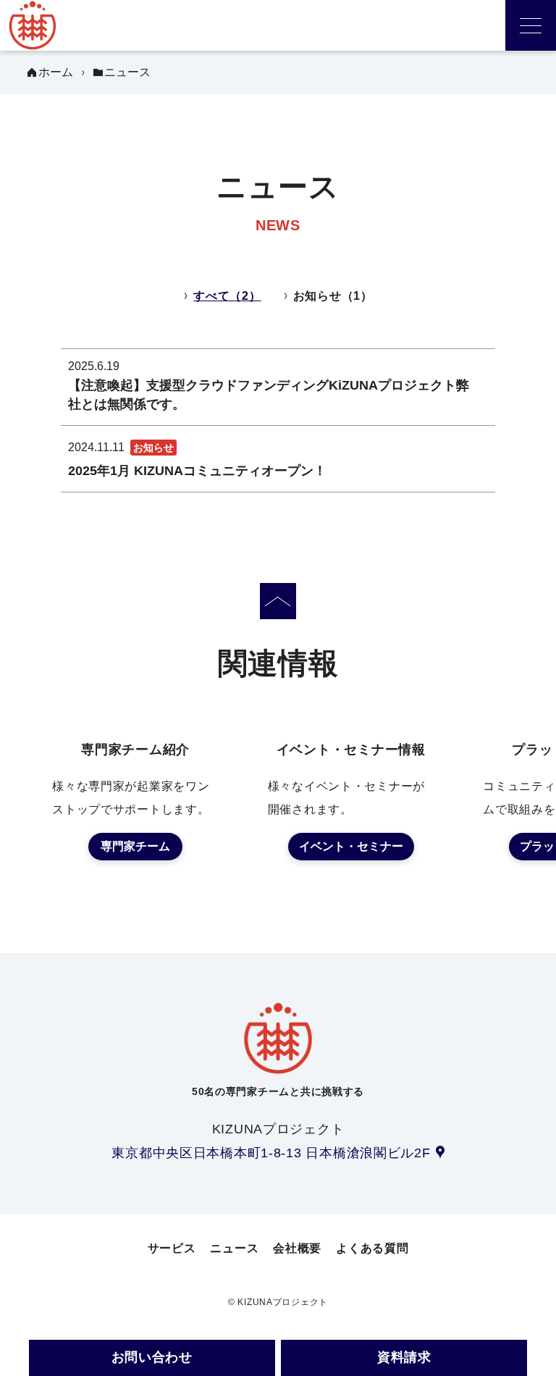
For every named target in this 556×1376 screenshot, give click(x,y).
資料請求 (404, 1357)
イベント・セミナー (351, 846)
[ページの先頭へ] (278, 601)
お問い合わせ (152, 1357)
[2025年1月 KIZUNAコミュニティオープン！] (278, 459)
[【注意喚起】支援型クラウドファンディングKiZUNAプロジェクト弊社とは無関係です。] (278, 387)
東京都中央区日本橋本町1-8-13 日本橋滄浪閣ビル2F (270, 1153)
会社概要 (297, 1248)
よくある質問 (372, 1248)
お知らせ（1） (333, 296)
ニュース (234, 1248)
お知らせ (153, 447)
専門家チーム (135, 846)
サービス (172, 1248)
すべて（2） (227, 296)
